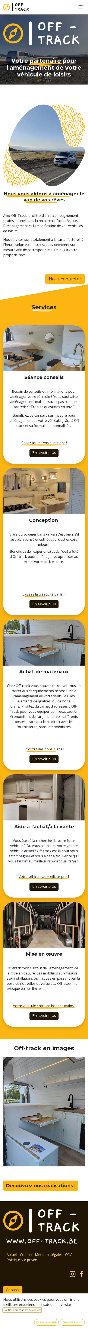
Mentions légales (49, 1254)
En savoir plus (44, 453)
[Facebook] (81, 1274)
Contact (26, 1254)
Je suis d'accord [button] (72, 1322)
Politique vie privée (22, 1259)
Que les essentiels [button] (46, 1322)
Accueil (12, 1254)
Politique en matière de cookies (22, 1309)
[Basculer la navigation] (80, 7)
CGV (68, 1254)
